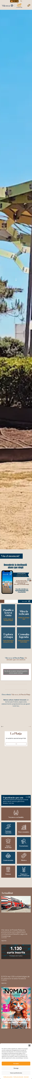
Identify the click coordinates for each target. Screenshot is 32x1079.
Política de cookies (8, 1076)
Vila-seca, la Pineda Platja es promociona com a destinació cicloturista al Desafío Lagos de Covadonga (14, 933)
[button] (29, 1045)
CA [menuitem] (14, 1)
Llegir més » (4, 940)
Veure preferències (16, 1073)
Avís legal (26, 1076)
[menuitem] (14, 1)
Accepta (16, 1063)
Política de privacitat (18, 1076)
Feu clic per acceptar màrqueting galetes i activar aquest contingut (16, 672)
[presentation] (2, 582)
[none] (14, 1)
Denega (16, 1068)
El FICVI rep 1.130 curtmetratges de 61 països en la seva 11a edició (15, 977)
